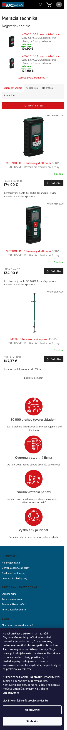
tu (46, 701)
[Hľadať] (40, 4)
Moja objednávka (11, 563)
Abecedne (9, 95)
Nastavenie (32, 710)
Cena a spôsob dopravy (14, 578)
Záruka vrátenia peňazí (14, 604)
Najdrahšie (48, 88)
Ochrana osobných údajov (15, 568)
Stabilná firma (9, 594)
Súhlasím (32, 721)
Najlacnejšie (32, 88)
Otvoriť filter (33, 105)
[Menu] (59, 4)
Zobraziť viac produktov (31, 77)
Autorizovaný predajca (14, 610)
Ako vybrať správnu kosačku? (17, 625)
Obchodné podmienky (14, 573)
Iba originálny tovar (12, 599)
